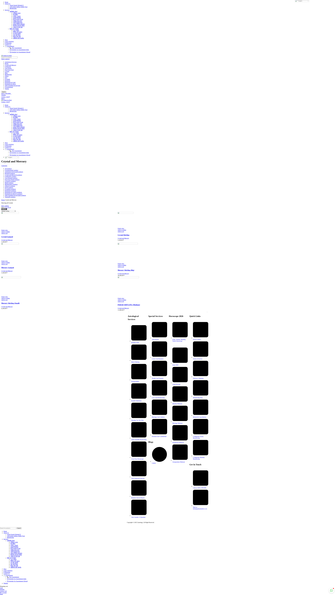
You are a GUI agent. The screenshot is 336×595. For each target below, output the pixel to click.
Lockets (7, 71)
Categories (4, 165)
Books (6, 63)
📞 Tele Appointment (16, 48)
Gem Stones (8, 68)
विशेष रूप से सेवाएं (14, 29)
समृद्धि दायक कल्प (17, 21)
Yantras (7, 88)
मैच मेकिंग (15, 14)
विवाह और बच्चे (17, 36)
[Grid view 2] (2, 209)
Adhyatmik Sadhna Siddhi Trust (18, 7)
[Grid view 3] (4, 209)
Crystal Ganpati (7, 237)
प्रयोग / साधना (17, 16)
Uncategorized (9, 87)
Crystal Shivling (123, 235)
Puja (6, 77)
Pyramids (7, 79)
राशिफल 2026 (16, 13)
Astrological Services (11, 62)
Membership (13, 8)
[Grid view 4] (6, 209)
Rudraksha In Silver (10, 84)
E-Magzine (8, 66)
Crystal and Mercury (10, 65)
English (10, 157)
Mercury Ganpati (7, 267)
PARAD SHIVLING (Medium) (129, 305)
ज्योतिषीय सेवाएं (13, 11)
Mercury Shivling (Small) (10, 303)
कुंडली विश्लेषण (17, 18)
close (1, 588)
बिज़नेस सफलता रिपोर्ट (18, 25)
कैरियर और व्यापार (17, 32)
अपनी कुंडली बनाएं (17, 22)
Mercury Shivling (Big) (126, 270)
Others (6, 76)
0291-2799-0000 (6, 93)
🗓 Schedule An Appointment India (19, 50)
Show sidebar (5, 206)
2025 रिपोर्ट (16, 30)
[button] (4, 233)
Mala (6, 73)
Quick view (4, 230)
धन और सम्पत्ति (17, 33)
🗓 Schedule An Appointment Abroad (20, 52)
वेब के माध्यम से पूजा (18, 19)
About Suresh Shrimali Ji (16, 5)
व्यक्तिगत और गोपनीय (18, 38)
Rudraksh (7, 81)
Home (3, 200)
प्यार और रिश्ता (16, 35)
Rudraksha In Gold (10, 82)
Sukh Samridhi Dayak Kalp (12, 85)
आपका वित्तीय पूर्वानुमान (19, 24)
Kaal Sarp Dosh (9, 70)
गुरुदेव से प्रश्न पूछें (17, 27)
